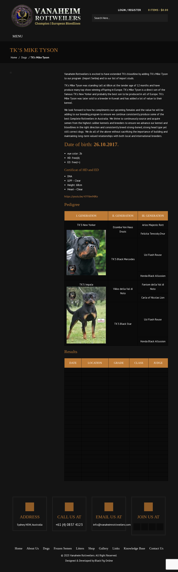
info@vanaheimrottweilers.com (112, 524)
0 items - (158, 10)
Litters (80, 548)
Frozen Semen (63, 548)
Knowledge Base (134, 548)
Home (14, 57)
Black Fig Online (104, 560)
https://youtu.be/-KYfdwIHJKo (81, 196)
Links (116, 548)
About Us (33, 548)
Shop (91, 548)
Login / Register (129, 10)
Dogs (24, 57)
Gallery (103, 548)
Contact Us (156, 548)
